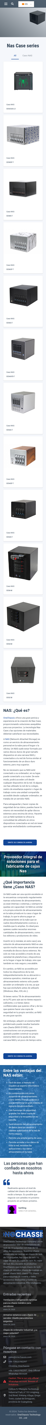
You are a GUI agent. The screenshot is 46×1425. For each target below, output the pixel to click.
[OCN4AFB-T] (23, 354)
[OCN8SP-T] (23, 140)
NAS (7, 739)
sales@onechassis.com (20, 1357)
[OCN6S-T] (23, 301)
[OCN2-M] (23, 676)
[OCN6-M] (23, 569)
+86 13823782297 (18, 1361)
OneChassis (9, 718)
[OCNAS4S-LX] (23, 87)
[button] (6, 3)
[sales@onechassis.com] (6, 1357)
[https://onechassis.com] (23, 1234)
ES (26, 4)
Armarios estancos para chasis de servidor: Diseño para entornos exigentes (19, 1318)
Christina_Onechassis (19, 1366)
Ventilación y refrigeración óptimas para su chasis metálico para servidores (20, 1303)
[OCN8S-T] (23, 194)
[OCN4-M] (23, 622)
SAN (17, 1099)
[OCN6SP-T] (23, 248)
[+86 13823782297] (6, 1361)
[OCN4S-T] (23, 515)
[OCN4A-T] (23, 408)
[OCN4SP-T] (23, 462)
